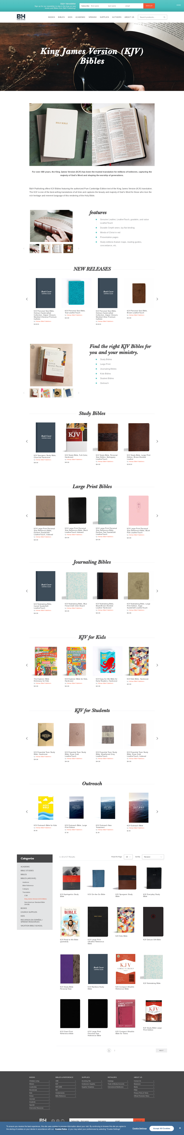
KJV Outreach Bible (135, 826)
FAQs (135, 1090)
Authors (116, 17)
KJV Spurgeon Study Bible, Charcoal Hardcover (45, 456)
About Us (129, 17)
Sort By (137, 857)
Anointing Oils (86, 1081)
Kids (70, 17)
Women (31, 1084)
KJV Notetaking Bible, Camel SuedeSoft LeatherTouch (43, 606)
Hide (179, 5)
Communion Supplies (88, 1084)
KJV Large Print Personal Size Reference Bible (94, 1033)
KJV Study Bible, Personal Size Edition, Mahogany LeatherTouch (107, 457)
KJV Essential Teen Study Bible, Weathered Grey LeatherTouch (106, 754)
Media (136, 1087)
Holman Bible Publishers (43, 321)
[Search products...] (164, 17)
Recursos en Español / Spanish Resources (32, 921)
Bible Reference (28, 885)
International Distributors (115, 1087)
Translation (26, 892)
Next (79, 248)
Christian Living (34, 1081)
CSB (26, 895)
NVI (57, 1090)
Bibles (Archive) (28, 878)
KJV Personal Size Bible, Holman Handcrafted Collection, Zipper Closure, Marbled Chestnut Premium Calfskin (45, 315)
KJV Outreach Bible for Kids (45, 825)
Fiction (31, 1096)
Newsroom (137, 1084)
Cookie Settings (140, 1128)
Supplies (104, 17)
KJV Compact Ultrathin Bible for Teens (125, 1032)
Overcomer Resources (36, 1108)
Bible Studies (27, 871)
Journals (32, 1099)
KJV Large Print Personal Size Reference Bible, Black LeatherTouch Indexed (76, 530)
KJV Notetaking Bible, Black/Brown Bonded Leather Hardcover (105, 606)
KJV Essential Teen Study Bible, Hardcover (44, 753)
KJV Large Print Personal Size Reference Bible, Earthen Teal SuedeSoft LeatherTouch (106, 531)
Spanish (93, 17)
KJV (57, 1084)
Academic (80, 17)
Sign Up (149, 6)
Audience (26, 882)
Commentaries (60, 1093)
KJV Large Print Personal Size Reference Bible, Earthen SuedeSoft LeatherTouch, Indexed (44, 531)
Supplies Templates (88, 1087)
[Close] (180, 1128)
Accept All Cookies (161, 1128)
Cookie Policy (61, 1129)
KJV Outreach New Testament (104, 826)
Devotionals (33, 1090)
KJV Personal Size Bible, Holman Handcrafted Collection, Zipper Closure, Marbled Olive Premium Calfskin (107, 315)
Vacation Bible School (32, 926)
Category (26, 889)
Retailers (112, 1077)
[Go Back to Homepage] (43, 1121)
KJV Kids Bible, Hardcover (138, 679)
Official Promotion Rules (141, 1096)
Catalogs (110, 1081)
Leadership (33, 1087)
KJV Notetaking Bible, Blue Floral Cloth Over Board (76, 605)
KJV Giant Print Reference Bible (66, 1032)
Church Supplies (29, 912)
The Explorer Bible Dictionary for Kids (41, 680)
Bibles (61, 17)
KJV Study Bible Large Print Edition (152, 1029)
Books (51, 17)
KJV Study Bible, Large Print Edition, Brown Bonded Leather (138, 457)
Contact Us (137, 1081)
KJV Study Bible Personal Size (66, 988)
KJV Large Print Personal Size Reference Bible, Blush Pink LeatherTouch (138, 530)
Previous (24, 248)
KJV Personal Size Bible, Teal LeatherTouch (75, 312)
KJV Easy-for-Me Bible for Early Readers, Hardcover (106, 680)
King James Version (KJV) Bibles (35, 899)
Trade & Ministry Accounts (116, 1084)
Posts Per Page (116, 857)
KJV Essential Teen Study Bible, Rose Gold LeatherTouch (75, 754)
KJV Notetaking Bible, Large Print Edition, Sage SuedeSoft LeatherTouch (138, 606)
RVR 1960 (59, 1087)
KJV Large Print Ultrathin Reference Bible (96, 942)
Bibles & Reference (64, 1077)
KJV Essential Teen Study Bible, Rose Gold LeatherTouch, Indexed (137, 754)
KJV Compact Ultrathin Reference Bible (125, 988)
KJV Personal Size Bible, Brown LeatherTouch (137, 312)
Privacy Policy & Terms (141, 1093)
